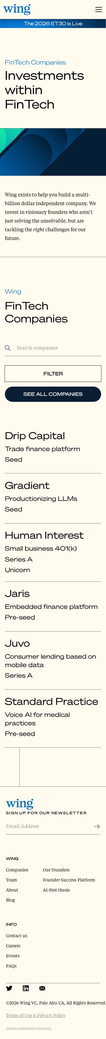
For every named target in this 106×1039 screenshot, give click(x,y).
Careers (13, 945)
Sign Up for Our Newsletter (46, 812)
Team (11, 880)
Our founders (56, 869)
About (12, 890)
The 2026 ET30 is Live (53, 23)
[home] (16, 9)
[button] (97, 9)
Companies (17, 869)
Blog (10, 900)
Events (13, 955)
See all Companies (53, 394)
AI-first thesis (56, 890)
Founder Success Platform (69, 880)
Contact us (16, 935)
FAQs (11, 966)
